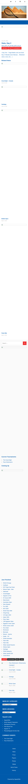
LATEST (4, 659)
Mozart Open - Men (8, 589)
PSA (10, 48)
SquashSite (7, 720)
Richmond (6, 630)
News (14, 751)
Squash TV (7, 728)
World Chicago (7, 583)
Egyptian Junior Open (9, 623)
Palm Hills (4, 333)
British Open (5, 218)
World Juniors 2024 (8, 625)
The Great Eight (7, 460)
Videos (14, 764)
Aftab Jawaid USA (8, 653)
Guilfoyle (5, 585)
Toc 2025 (5, 606)
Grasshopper (6, 593)
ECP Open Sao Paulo (9, 587)
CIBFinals (4, 48)
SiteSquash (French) (9, 724)
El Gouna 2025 (7, 598)
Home (14, 748)
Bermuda (5, 632)
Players (14, 758)
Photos (14, 761)
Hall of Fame (14, 767)
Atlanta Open (6, 647)
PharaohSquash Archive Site (11, 731)
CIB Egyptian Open (8, 621)
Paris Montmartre (7, 462)
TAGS (21, 659)
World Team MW (7, 610)
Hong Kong (6, 613)
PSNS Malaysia (7, 651)
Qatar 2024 (6, 617)
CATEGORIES (11, 659)
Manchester (6, 600)
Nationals (5, 591)
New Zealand (6, 604)
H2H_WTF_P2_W (16, 45)
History (14, 770)
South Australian (7, 638)
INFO (17, 659)
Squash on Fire (7, 595)
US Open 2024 (7, 615)
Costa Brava (6, 655)
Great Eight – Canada (7, 81)
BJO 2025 (5, 608)
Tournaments (17, 48)
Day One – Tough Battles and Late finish (13, 52)
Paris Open (6, 619)
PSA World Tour (8, 726)
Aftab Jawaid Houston (9, 645)
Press (14, 755)
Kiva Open (6, 628)
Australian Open (7, 602)
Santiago (4, 104)
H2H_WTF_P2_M (6, 45)
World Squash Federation (11, 722)
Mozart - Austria (7, 634)
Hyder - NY (6, 636)
